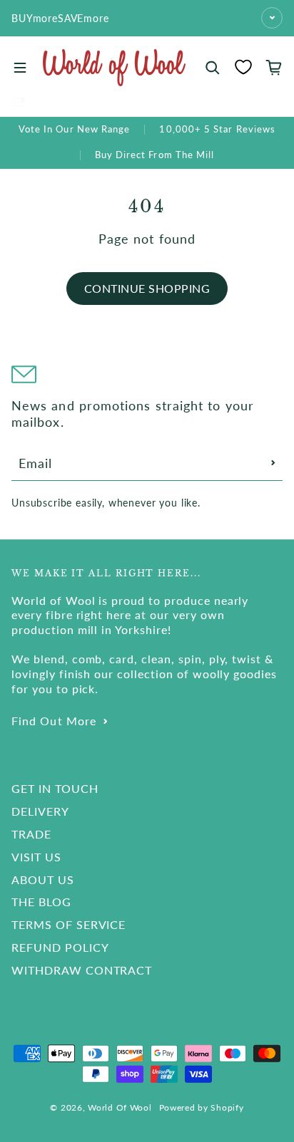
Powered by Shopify (201, 1107)
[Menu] (20, 67)
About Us (42, 879)
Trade (31, 834)
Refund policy (59, 947)
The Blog (41, 901)
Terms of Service (68, 924)
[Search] (212, 67)
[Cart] (274, 67)
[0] (243, 67)
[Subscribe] (273, 463)
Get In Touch (54, 788)
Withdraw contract (81, 970)
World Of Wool (119, 1107)
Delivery (40, 811)
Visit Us (36, 856)
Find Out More (53, 720)
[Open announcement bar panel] (272, 17)
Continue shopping (147, 288)
